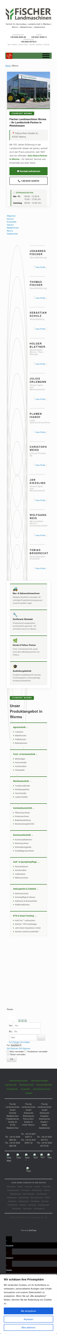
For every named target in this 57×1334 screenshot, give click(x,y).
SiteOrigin (32, 1230)
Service (10, 218)
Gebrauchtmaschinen (18, 1081)
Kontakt (28, 1093)
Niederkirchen (13, 227)
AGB (45, 1217)
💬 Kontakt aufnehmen (28, 171)
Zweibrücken (12, 233)
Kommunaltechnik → (23, 835)
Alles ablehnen (28, 1327)
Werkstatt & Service (41, 1089)
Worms (10, 230)
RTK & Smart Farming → (24, 916)
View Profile (40, 267)
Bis (10, 1031)
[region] (28, 1304)
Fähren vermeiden (17, 1054)
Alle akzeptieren (28, 1310)
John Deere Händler (39, 1081)
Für (8, 1045)
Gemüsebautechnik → (24, 808)
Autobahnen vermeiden (37, 1051)
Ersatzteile (11, 221)
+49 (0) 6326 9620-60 (14, 1138)
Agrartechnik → (20, 727)
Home (7, 65)
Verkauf (10, 224)
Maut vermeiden (16, 1051)
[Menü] (46, 55)
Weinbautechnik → (22, 781)
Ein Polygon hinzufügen (19, 1041)
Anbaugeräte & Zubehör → (26, 889)
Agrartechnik (10, 1085)
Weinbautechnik (26, 1085)
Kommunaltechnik (44, 1085)
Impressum (35, 1217)
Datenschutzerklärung (19, 1217)
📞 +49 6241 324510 (28, 181)
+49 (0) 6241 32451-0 (30, 1135)
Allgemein (11, 215)
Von (11, 1025)
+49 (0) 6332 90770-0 (46, 1138)
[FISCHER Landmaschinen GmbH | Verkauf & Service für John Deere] (28, 14)
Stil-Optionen (13, 1048)
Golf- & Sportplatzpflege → (26, 862)
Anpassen (28, 1319)
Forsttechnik (12, 1089)
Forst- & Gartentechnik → (25, 754)
